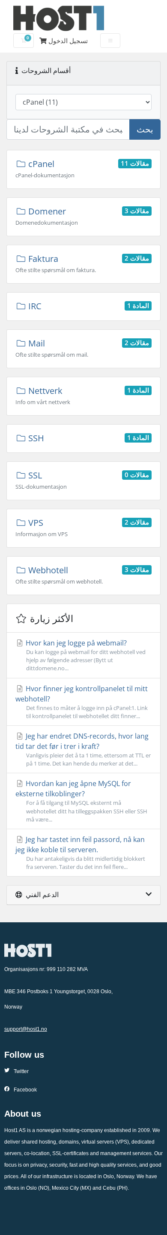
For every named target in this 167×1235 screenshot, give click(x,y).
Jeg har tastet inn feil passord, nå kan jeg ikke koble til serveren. (80, 853)
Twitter (21, 1071)
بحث (145, 129)
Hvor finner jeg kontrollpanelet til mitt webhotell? (81, 702)
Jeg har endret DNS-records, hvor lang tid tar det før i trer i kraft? (83, 749)
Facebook (25, 1090)
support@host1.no (25, 1029)
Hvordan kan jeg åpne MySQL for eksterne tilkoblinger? (81, 801)
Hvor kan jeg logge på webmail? (85, 655)
